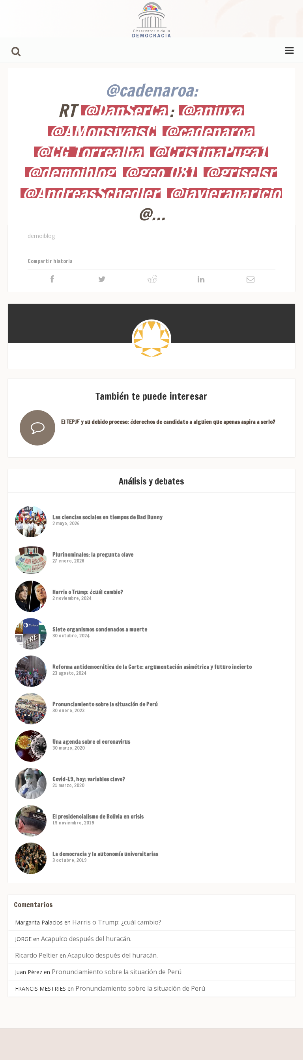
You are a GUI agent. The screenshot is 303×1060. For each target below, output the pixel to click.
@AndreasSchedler (90, 193)
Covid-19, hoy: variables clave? (88, 779)
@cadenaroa (208, 131)
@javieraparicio (224, 193)
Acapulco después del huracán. (86, 938)
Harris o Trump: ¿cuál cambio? (87, 592)
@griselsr (240, 172)
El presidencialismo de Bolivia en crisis (98, 817)
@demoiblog (70, 172)
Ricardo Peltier (36, 955)
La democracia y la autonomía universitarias (105, 854)
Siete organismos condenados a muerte (99, 629)
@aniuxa (211, 110)
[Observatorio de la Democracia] (151, 18)
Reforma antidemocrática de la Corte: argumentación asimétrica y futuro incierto (152, 667)
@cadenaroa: (151, 90)
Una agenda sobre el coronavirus (91, 742)
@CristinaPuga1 (209, 152)
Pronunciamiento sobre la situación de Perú (105, 704)
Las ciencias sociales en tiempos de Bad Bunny (107, 517)
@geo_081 (160, 172)
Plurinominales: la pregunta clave (92, 555)
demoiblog (41, 235)
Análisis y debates (151, 481)
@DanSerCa (124, 110)
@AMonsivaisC (102, 131)
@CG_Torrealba (89, 152)
